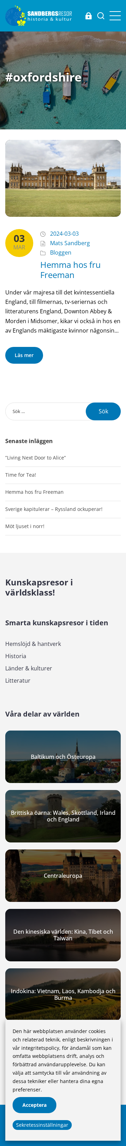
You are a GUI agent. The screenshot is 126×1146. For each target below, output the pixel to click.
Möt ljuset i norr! (24, 526)
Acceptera (34, 1105)
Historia (15, 656)
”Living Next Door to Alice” (35, 457)
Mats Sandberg (70, 243)
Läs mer (24, 355)
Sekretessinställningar (42, 1125)
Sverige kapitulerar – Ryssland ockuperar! (54, 509)
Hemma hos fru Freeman (70, 269)
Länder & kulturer (28, 668)
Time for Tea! (20, 474)
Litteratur (17, 680)
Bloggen (60, 252)
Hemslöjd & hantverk (33, 644)
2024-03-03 (64, 233)
